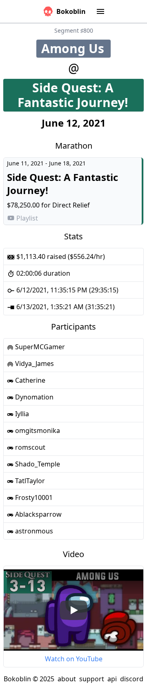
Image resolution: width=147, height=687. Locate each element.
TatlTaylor (29, 480)
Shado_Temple (36, 463)
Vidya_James (33, 363)
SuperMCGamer (39, 346)
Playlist (27, 218)
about (67, 678)
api (112, 678)
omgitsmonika (36, 430)
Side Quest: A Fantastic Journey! (81, 95)
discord (131, 678)
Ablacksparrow (37, 514)
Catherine (29, 380)
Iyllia (21, 413)
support (91, 678)
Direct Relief (71, 205)
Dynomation (33, 397)
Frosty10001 (33, 497)
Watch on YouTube (73, 658)
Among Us (76, 48)
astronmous (33, 530)
